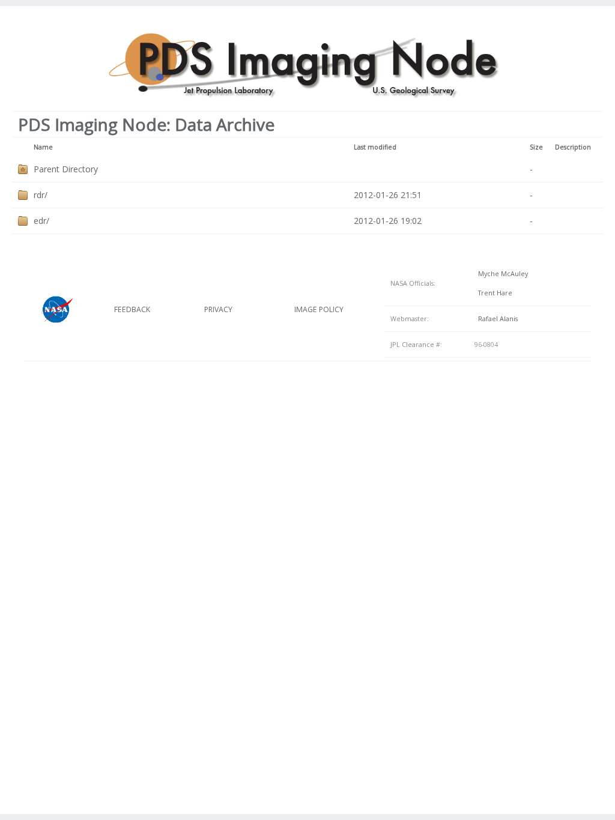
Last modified (375, 147)
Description (573, 147)
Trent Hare (493, 293)
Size (536, 147)
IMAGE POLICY (319, 309)
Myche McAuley (501, 274)
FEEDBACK (132, 309)
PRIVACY (218, 309)
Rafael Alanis (496, 319)
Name (43, 147)
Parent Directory (66, 169)
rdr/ (40, 194)
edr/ (41, 220)
